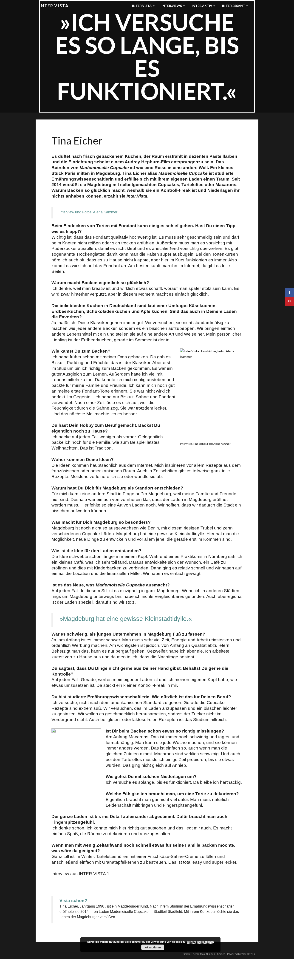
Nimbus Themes (215, 953)
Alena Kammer (105, 212)
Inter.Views (172, 6)
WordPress (248, 953)
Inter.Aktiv (202, 6)
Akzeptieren (153, 947)
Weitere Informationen (200, 941)
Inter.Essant (234, 6)
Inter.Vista (54, 5)
